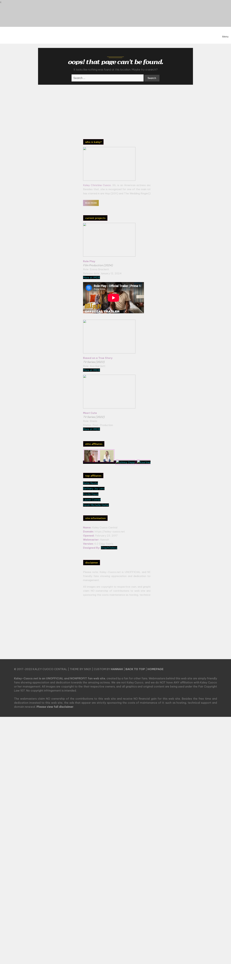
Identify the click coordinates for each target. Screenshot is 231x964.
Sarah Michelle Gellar (96, 505)
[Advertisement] (111, 110)
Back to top (135, 669)
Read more (91, 203)
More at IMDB (91, 277)
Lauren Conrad (92, 499)
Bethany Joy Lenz (94, 488)
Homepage (155, 669)
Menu (225, 36)
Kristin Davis (90, 494)
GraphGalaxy (109, 547)
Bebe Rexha (90, 483)
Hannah (117, 669)
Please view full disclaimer (55, 706)
